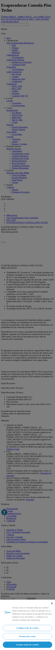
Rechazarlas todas (27, 636)
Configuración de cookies (27, 628)
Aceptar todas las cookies (27, 644)
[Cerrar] (52, 603)
